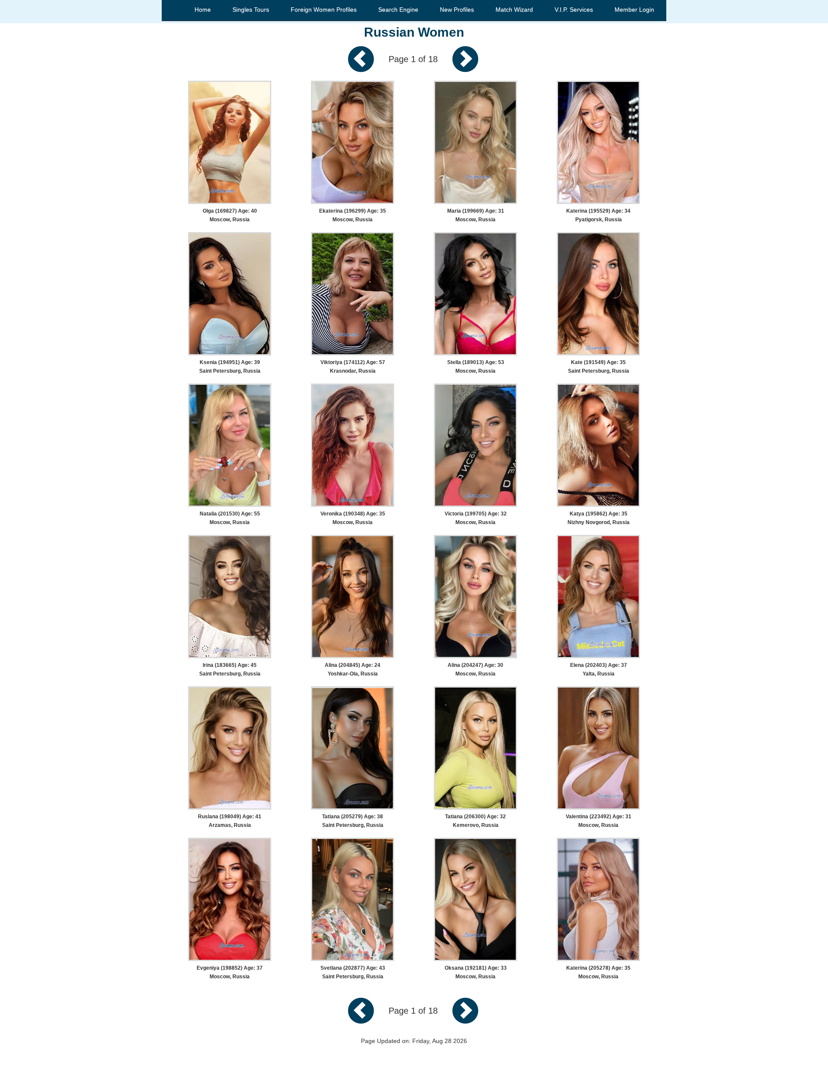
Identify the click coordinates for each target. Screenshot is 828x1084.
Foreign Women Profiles (324, 9)
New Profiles (457, 9)
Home (202, 9)
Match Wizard (514, 9)
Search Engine (398, 9)
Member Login (634, 9)
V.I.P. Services (574, 9)
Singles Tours (250, 9)
